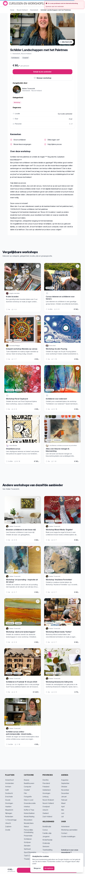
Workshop (17, 102)
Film (25, 793)
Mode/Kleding (29, 816)
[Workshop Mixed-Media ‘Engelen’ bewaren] (77, 499)
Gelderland (46, 790)
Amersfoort (9, 780)
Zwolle (7, 830)
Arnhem (8, 787)
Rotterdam (9, 816)
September (65, 783)
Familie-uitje (46, 833)
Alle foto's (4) (67, 42)
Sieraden (27, 846)
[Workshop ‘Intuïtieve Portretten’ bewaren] (77, 549)
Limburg (45, 797)
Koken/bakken (29, 813)
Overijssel (46, 806)
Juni (62, 813)
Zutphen (8, 826)
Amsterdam (9, 783)
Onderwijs (46, 843)
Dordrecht (9, 793)
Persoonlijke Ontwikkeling (28, 831)
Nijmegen (8, 813)
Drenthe (45, 780)
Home (12, 10)
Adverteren (65, 826)
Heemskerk (34, 10)
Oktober (64, 787)
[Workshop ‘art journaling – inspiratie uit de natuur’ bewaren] (38, 549)
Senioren (45, 846)
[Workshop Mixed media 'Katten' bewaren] (77, 601)
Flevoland (46, 783)
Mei (62, 810)
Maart (63, 803)
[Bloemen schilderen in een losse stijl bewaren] (38, 499)
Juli (62, 816)
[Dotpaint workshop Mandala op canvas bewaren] (38, 318)
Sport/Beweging (30, 852)
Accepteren (49, 868)
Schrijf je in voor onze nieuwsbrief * (69, 851)
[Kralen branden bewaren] (38, 266)
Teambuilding (47, 850)
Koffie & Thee (29, 810)
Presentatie (28, 836)
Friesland (45, 787)
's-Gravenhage (10, 820)
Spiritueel (27, 849)
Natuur (26, 826)
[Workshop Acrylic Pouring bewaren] (77, 318)
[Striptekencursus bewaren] (38, 418)
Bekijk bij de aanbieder (42, 72)
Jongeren (46, 836)
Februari (64, 800)
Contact (64, 833)
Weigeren (37, 868)
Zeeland (45, 813)
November (65, 790)
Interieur (27, 806)
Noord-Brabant (48, 800)
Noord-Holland (22, 10)
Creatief (25, 58)
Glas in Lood (28, 800)
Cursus (45, 830)
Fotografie (28, 797)
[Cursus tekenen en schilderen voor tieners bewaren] (77, 266)
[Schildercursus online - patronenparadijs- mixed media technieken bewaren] (38, 701)
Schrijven (27, 842)
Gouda (7, 800)
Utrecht (8, 823)
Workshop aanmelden (69, 830)
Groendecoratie (30, 803)
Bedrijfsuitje (46, 826)
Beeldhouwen (29, 783)
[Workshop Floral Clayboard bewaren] (38, 368)
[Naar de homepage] (25, 3)
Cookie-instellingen (68, 836)
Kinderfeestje (47, 840)
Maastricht (9, 810)
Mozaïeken (28, 820)
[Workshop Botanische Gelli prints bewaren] (77, 651)
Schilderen (15, 58)
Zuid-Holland (47, 816)
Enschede (9, 797)
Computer (27, 787)
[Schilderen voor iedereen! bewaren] (77, 368)
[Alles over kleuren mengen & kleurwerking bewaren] (77, 418)
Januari (64, 797)
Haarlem (8, 806)
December (65, 793)
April (62, 806)
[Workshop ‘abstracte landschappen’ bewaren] (38, 601)
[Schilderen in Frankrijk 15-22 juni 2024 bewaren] (38, 651)
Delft (7, 790)
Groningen (9, 803)
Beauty (26, 780)
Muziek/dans (28, 823)
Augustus (64, 780)
